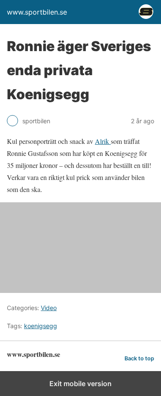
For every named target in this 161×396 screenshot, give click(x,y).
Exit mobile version (80, 383)
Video (49, 307)
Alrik (103, 141)
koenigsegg (40, 325)
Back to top (139, 358)
